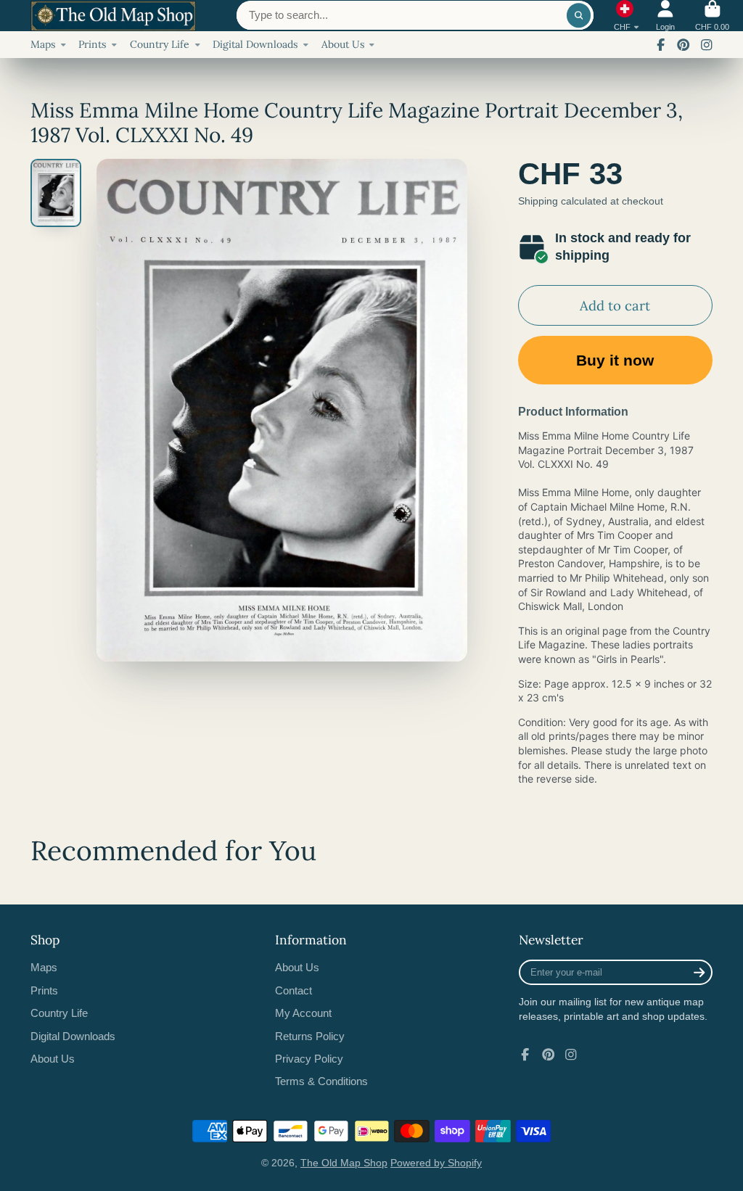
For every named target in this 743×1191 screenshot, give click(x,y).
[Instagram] (706, 44)
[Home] (113, 16)
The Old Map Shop (343, 1163)
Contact (293, 990)
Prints (92, 44)
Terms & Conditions (321, 1081)
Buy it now (615, 360)
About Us (342, 44)
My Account (303, 1013)
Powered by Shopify (436, 1163)
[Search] (579, 15)
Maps (42, 44)
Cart (712, 15)
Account (665, 15)
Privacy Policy (309, 1058)
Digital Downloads (255, 44)
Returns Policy (310, 1036)
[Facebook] (661, 44)
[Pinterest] (683, 44)
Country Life (159, 44)
